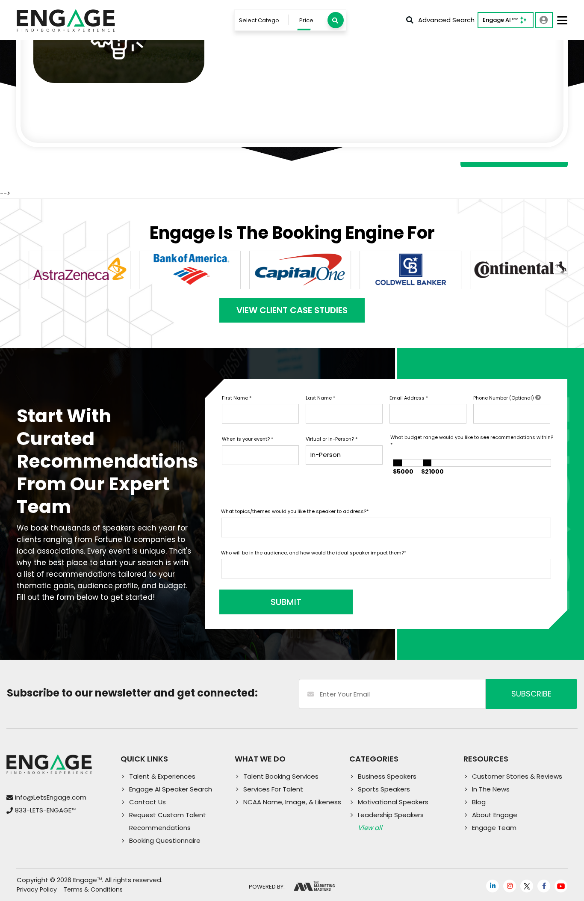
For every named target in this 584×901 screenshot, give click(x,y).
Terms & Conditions (93, 889)
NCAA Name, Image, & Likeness (292, 801)
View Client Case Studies (292, 310)
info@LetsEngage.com (50, 797)
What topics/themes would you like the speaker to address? (295, 511)
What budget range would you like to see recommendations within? (471, 441)
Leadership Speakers (391, 814)
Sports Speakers (384, 789)
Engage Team (494, 827)
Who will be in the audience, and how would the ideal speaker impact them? (313, 552)
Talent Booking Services (281, 776)
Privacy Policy (37, 889)
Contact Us (147, 801)
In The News (491, 789)
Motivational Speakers (393, 801)
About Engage (494, 814)
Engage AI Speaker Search (170, 789)
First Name (236, 397)
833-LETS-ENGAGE (45, 810)
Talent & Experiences (162, 776)
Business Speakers (387, 776)
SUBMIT (286, 602)
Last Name (320, 397)
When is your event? (247, 439)
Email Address (408, 397)
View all (370, 827)
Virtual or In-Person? (331, 439)
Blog (479, 801)
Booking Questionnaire (165, 840)
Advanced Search (446, 19)
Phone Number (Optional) (504, 397)
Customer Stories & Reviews (517, 776)
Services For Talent (273, 789)
